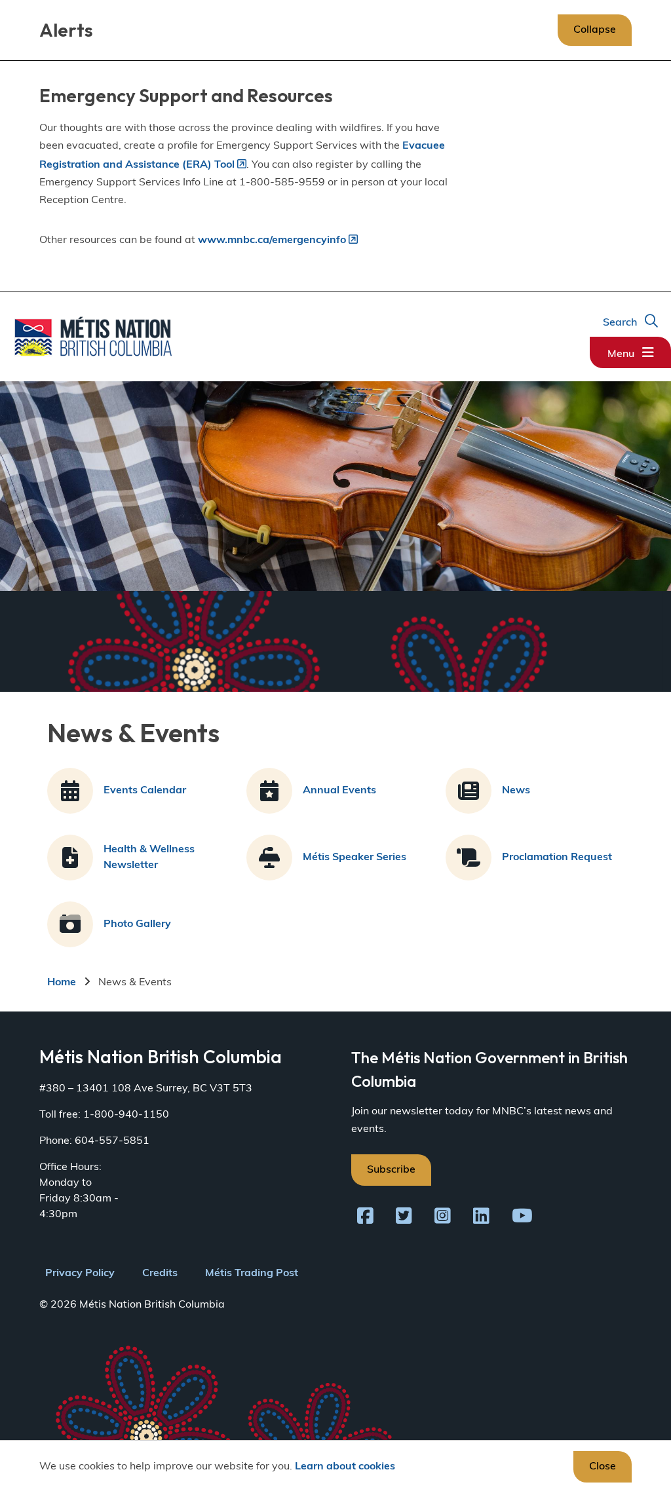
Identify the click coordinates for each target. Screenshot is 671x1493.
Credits (160, 1273)
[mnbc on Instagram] (443, 1218)
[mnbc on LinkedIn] (481, 1218)
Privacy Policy (80, 1273)
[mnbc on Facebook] (365, 1218)
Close (602, 1467)
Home (61, 982)
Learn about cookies (345, 1467)
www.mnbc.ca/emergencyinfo (272, 240)
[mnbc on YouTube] (522, 1218)
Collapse (594, 30)
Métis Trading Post (251, 1273)
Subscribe (391, 1170)
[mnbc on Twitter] (404, 1218)
